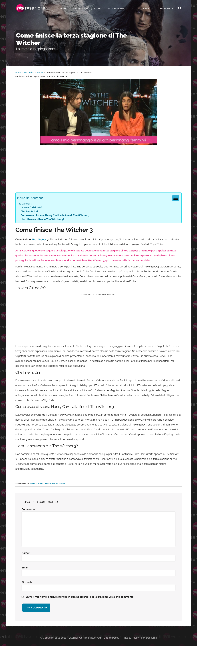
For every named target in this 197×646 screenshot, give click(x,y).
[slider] (98, 142)
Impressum (149, 637)
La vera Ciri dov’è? (31, 207)
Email (26, 567)
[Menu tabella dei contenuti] (175, 198)
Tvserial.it (30, 8)
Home (18, 72)
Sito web (27, 582)
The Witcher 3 (24, 203)
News (41, 484)
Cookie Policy (111, 637)
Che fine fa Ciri (29, 211)
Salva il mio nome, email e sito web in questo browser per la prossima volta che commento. (80, 596)
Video (62, 484)
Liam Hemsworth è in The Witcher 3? (42, 219)
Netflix (40, 72)
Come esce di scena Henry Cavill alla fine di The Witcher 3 (55, 215)
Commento (29, 509)
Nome (26, 553)
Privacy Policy (131, 637)
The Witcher (38, 239)
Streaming (29, 72)
